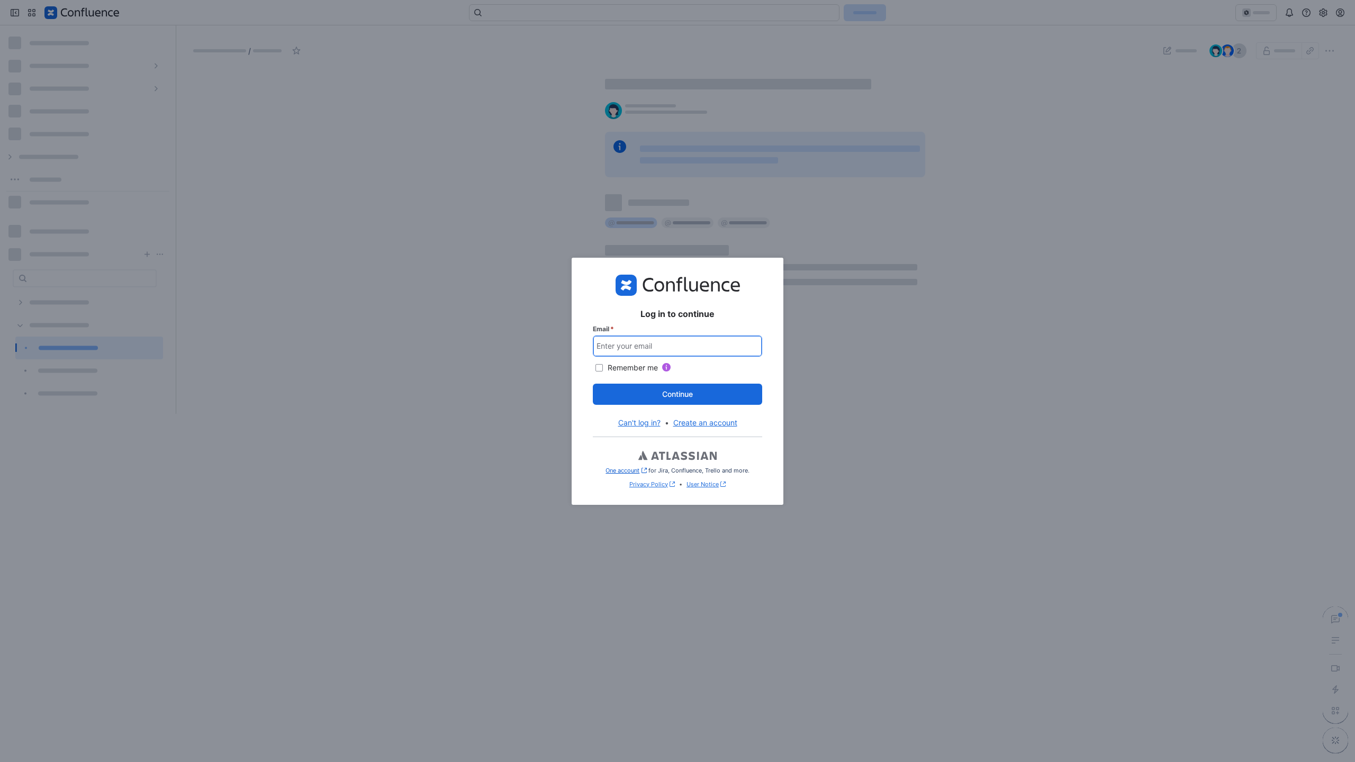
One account (626, 470)
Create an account (705, 422)
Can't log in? (639, 422)
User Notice (702, 484)
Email (603, 329)
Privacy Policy (648, 484)
